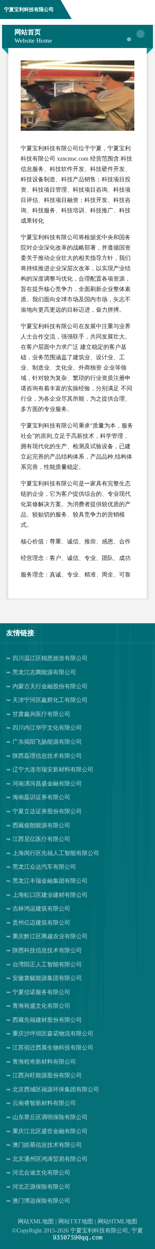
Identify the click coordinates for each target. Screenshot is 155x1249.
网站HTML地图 (117, 1221)
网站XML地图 (36, 1221)
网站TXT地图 (75, 1221)
